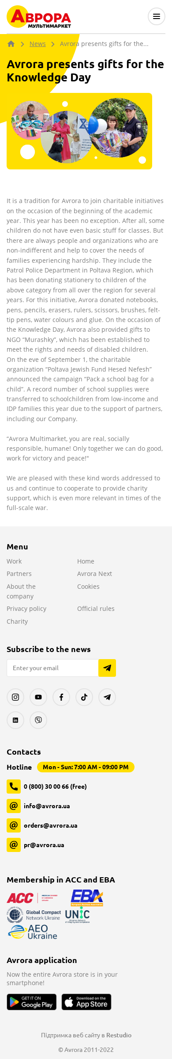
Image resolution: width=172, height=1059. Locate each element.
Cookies (88, 586)
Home (85, 561)
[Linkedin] (15, 720)
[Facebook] (61, 697)
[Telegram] (107, 697)
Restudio (118, 1035)
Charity (17, 621)
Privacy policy (26, 608)
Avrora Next (94, 573)
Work (14, 561)
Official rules (96, 608)
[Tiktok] (84, 697)
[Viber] (38, 720)
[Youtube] (38, 697)
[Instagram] (15, 697)
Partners (19, 573)
